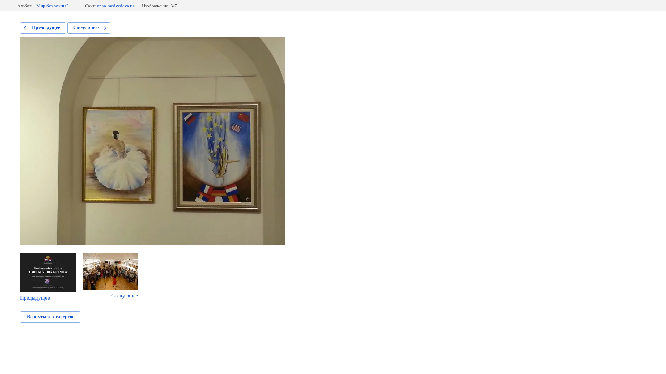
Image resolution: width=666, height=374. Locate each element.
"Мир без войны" (51, 5)
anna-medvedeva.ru (115, 5)
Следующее (86, 27)
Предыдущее (46, 27)
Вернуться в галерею (50, 316)
